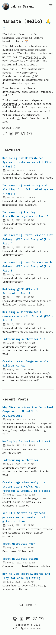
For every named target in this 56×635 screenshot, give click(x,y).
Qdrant (39, 37)
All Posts (26, 604)
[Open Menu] (51, 5)
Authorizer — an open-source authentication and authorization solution (24, 60)
